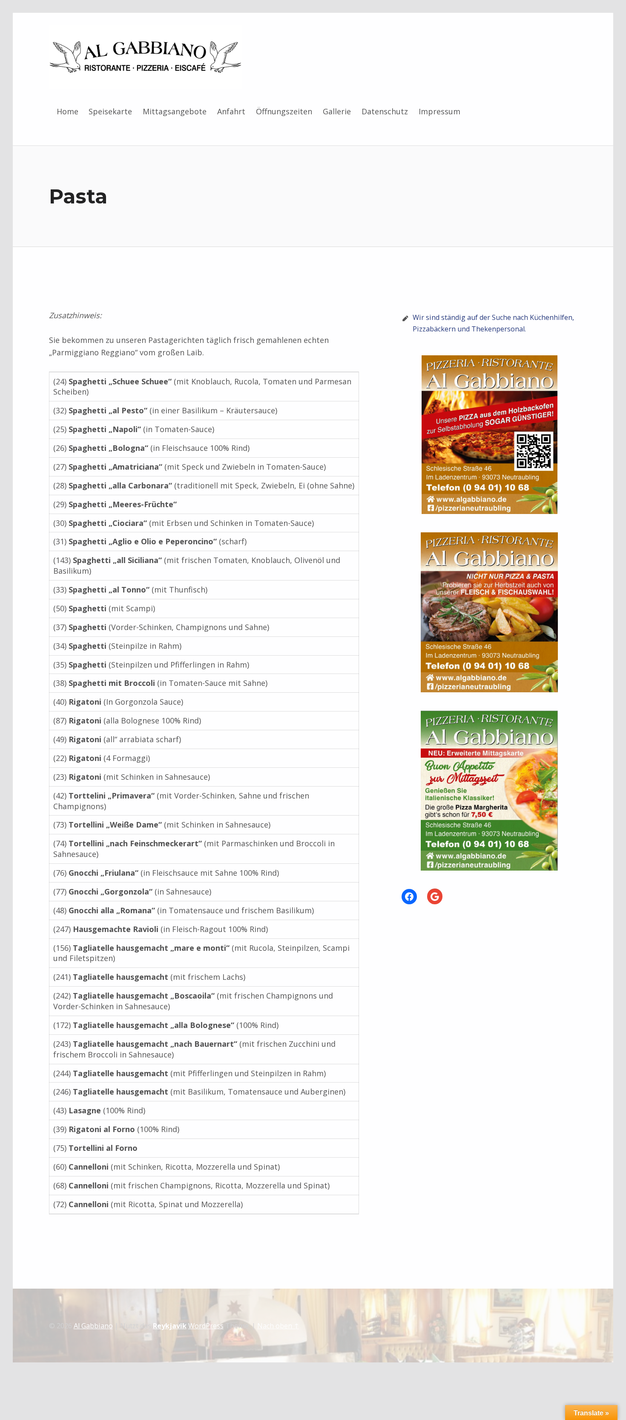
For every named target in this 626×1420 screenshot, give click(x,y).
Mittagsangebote (175, 111)
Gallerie (337, 111)
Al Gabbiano (93, 1325)
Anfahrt (231, 111)
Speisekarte (110, 111)
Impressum (439, 111)
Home (67, 111)
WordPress (206, 1325)
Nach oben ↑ (278, 1325)
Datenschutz (385, 111)
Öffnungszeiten (284, 111)
